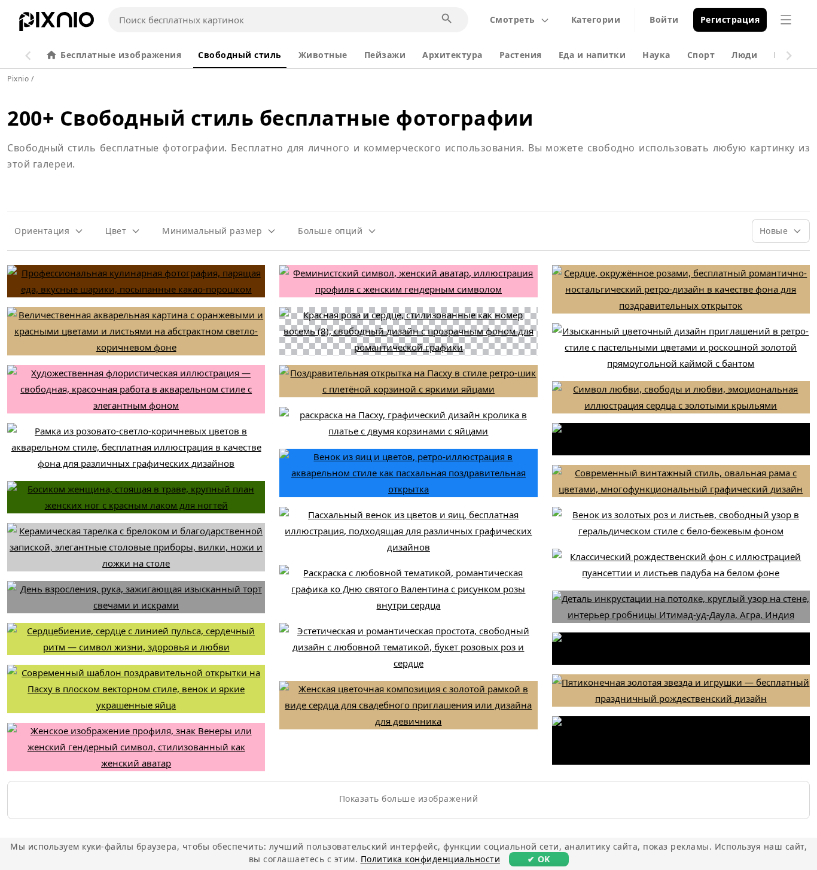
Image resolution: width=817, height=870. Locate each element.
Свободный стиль (240, 54)
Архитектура (452, 54)
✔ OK (539, 859)
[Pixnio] (56, 24)
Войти (664, 19)
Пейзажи (385, 54)
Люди (744, 54)
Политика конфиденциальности (431, 859)
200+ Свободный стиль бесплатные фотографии (270, 118)
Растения (520, 54)
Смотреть (512, 19)
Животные (322, 54)
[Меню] (786, 20)
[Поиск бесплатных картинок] (447, 19)
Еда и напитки (592, 54)
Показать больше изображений (408, 798)
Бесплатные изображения (120, 54)
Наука (656, 54)
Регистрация (730, 19)
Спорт (701, 54)
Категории (596, 19)
